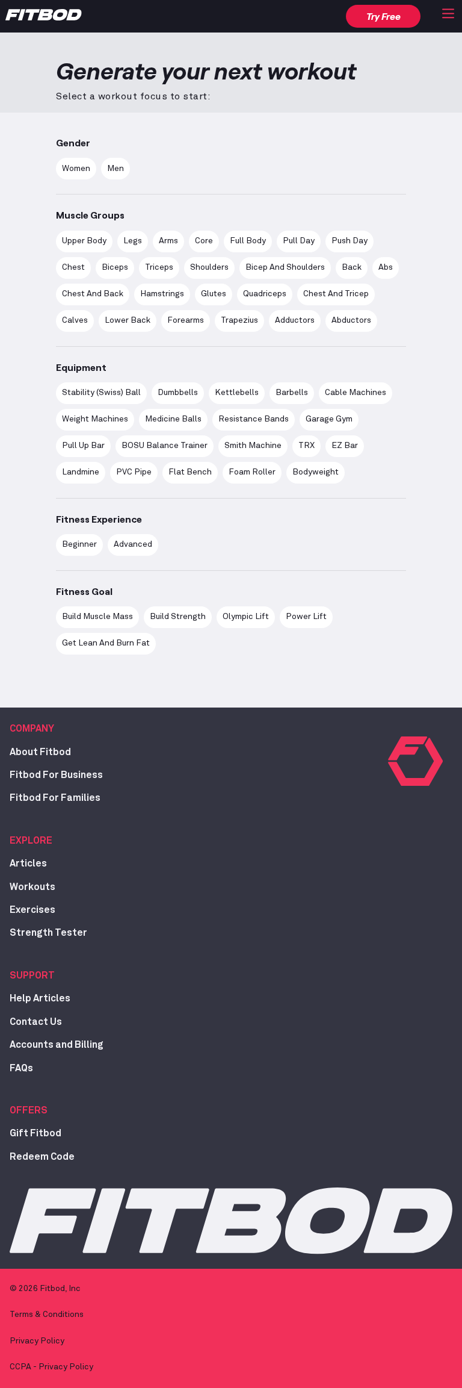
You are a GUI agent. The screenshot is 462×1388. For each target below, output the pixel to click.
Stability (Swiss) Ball (101, 392)
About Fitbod (40, 752)
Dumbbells (178, 392)
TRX (306, 445)
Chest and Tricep (336, 294)
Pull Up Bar (83, 445)
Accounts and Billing (56, 1045)
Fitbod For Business (56, 775)
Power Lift (306, 616)
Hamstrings (162, 294)
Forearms (185, 320)
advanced (133, 544)
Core (204, 241)
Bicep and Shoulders (285, 267)
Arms (168, 241)
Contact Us (36, 1022)
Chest (73, 267)
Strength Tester (48, 933)
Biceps (115, 267)
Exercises (32, 910)
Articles (28, 863)
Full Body (248, 241)
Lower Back (127, 320)
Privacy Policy (37, 1341)
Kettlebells (237, 392)
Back (352, 267)
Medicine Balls (173, 419)
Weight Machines (95, 419)
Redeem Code (42, 1157)
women (76, 168)
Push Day (349, 241)
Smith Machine (253, 445)
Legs (132, 241)
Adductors (295, 320)
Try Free (383, 16)
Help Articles (40, 998)
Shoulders (209, 267)
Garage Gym (329, 419)
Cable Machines (355, 392)
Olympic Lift (246, 616)
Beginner (79, 544)
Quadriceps (264, 294)
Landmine (80, 472)
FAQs (21, 1068)
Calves (75, 320)
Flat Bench (190, 472)
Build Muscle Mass (97, 616)
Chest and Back (92, 294)
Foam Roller (252, 472)
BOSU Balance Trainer (165, 445)
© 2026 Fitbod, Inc (45, 1288)
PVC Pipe (134, 472)
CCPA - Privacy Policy (51, 1367)
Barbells (292, 392)
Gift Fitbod (35, 1133)
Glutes (213, 294)
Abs (385, 267)
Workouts (32, 887)
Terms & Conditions (47, 1314)
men (115, 168)
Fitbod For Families (55, 798)
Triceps (159, 267)
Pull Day (299, 241)
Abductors (351, 320)
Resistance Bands (253, 419)
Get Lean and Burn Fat (106, 643)
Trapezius (239, 320)
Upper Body (84, 241)
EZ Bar (344, 445)
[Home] (43, 17)
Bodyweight (315, 472)
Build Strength (178, 616)
